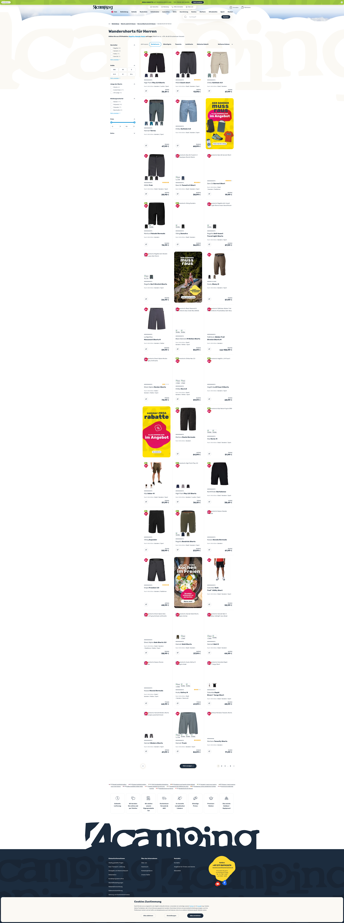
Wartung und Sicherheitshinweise (119, 894)
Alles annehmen (195, 915)
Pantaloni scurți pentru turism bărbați (184, 784)
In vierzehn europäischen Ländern (180, 806)
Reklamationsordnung (115, 886)
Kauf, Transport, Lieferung (117, 867)
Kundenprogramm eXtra (116, 878)
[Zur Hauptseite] (103, 7)
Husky (143, 36)
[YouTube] (217, 884)
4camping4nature (146, 870)
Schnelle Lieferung (117, 805)
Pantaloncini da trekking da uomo (179, 786)
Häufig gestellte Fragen (116, 863)
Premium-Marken (211, 805)
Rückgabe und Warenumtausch (118, 870)
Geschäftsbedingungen (116, 883)
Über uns (144, 863)
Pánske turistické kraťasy (139, 784)
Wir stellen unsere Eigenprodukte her (148, 807)
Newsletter (177, 870)
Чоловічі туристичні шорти (208, 784)
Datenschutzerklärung (116, 890)
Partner (191, 906)
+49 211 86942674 (222, 865)
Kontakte (177, 863)
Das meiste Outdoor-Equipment (226, 806)
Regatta (132, 36)
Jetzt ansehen (197, 2)
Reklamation (112, 875)
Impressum (144, 867)
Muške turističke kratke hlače (134, 786)
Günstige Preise (195, 805)
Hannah (137, 36)
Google (199, 906)
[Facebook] (224, 882)
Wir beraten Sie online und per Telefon (133, 806)
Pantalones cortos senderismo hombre (205, 786)
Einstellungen (171, 915)
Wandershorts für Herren (166, 788)
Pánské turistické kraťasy (119, 784)
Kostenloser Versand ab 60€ (164, 806)
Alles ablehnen (148, 915)
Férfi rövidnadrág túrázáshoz (160, 784)
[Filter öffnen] (133, 45)
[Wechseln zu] (133, 119)
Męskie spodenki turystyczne (156, 786)
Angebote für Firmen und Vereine (184, 867)
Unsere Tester (145, 875)
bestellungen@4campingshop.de (223, 867)
